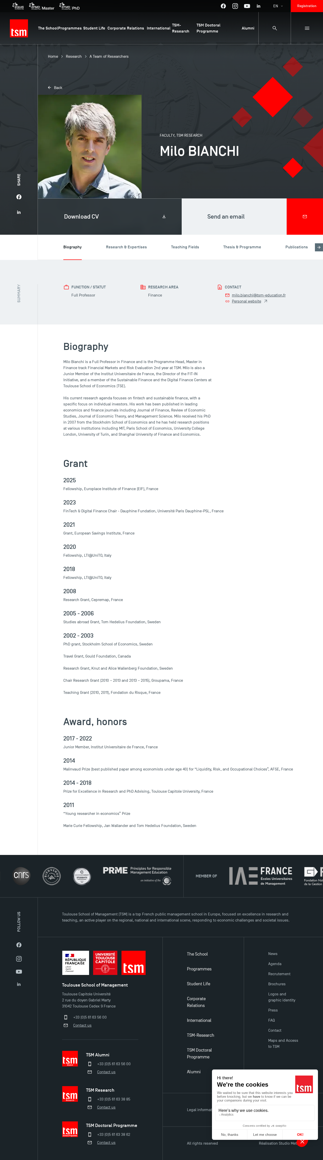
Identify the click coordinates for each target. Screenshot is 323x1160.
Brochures (277, 984)
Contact (274, 1030)
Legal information (202, 1110)
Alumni (194, 1072)
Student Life (198, 984)
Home (53, 56)
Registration (306, 6)
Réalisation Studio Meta (279, 1143)
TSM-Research (200, 1035)
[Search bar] (274, 28)
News (273, 953)
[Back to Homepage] (19, 28)
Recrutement (279, 974)
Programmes (199, 969)
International (199, 1020)
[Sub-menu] (307, 28)
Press (273, 1010)
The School (197, 954)
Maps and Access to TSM (283, 1043)
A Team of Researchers (109, 56)
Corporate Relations (196, 1002)
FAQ (271, 1020)
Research (74, 56)
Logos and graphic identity (281, 997)
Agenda (274, 964)
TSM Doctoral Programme (199, 1054)
